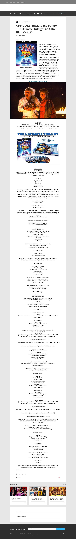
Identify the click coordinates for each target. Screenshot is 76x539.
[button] (53, 13)
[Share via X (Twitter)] (19, 474)
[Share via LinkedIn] (22, 474)
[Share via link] (25, 474)
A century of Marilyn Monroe (17, 499)
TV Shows (43, 14)
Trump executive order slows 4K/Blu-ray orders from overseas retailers (37, 499)
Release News (19, 470)
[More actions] (59, 22)
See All (64, 484)
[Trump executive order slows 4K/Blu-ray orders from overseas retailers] (38, 491)
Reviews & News (13, 14)
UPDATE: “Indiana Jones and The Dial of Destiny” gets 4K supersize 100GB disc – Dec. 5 (56, 499)
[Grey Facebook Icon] (13, 533)
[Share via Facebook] (16, 474)
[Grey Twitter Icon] (11, 533)
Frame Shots (36, 14)
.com (34, 533)
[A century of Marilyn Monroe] (18, 491)
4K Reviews (21, 14)
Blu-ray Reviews (29, 14)
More (49, 14)
